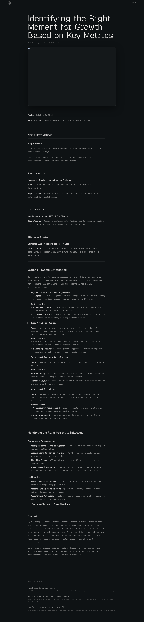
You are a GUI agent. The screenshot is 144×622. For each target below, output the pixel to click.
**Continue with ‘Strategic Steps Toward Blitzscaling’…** (51, 504)
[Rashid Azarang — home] (9, 3)
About (134, 3)
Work (126, 3)
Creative (117, 3)
